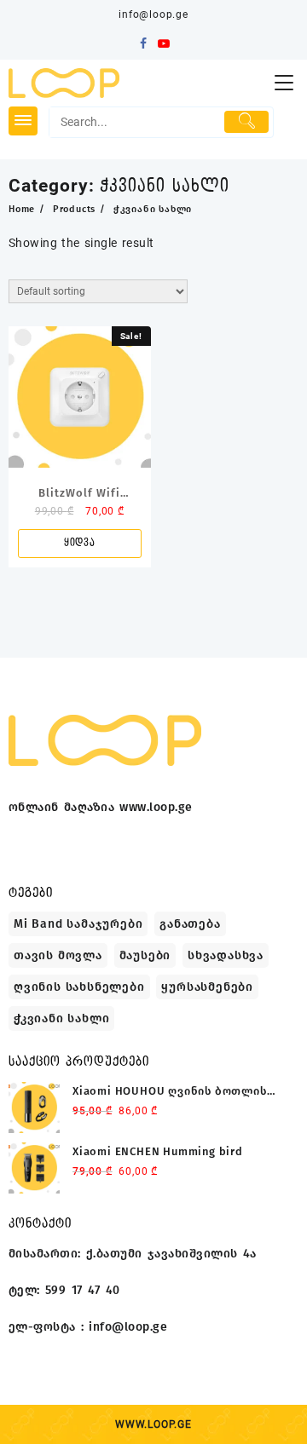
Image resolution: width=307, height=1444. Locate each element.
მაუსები (145, 955)
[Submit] (246, 122)
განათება (189, 924)
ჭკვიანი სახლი (61, 1018)
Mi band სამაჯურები (78, 924)
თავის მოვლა (58, 955)
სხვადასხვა (226, 955)
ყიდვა (80, 543)
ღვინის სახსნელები (79, 987)
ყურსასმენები (207, 987)
